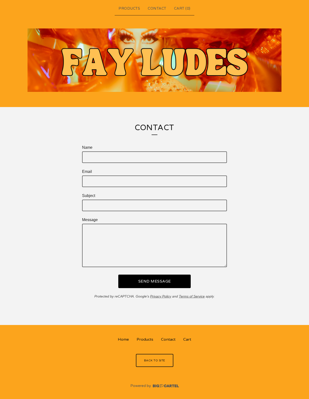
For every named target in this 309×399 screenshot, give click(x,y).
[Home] (154, 60)
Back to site (154, 360)
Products (129, 8)
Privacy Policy (160, 296)
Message (90, 220)
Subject (88, 196)
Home (123, 339)
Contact (157, 8)
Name (87, 147)
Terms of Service (192, 296)
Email (87, 171)
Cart (187, 339)
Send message (154, 281)
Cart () (182, 8)
